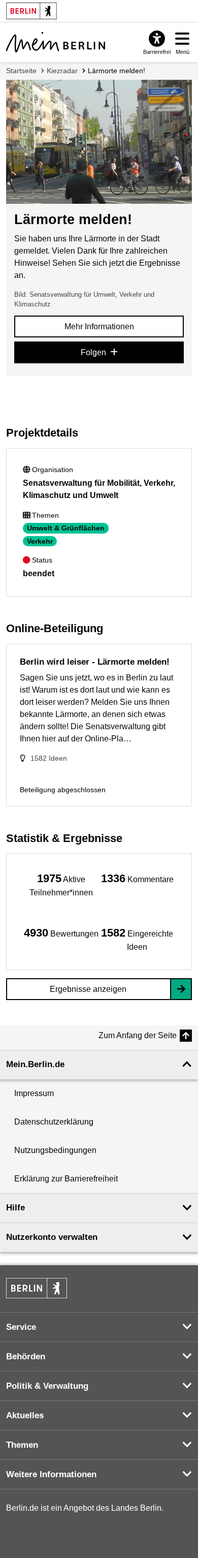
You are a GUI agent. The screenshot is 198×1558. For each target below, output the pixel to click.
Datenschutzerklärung (53, 1121)
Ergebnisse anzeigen (88, 989)
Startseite (21, 71)
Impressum (34, 1093)
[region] (61, 884)
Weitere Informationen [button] (51, 1474)
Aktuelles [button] (25, 1415)
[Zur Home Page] (55, 42)
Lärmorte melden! (116, 71)
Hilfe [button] (15, 1207)
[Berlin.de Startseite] (36, 1288)
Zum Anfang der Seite (137, 1035)
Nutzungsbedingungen (55, 1150)
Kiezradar (62, 71)
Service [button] (21, 1327)
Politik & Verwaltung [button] (47, 1386)
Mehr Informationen (99, 326)
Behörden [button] (25, 1356)
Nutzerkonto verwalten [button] (51, 1237)
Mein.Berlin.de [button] (35, 1064)
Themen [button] (22, 1445)
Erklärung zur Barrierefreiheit (66, 1178)
